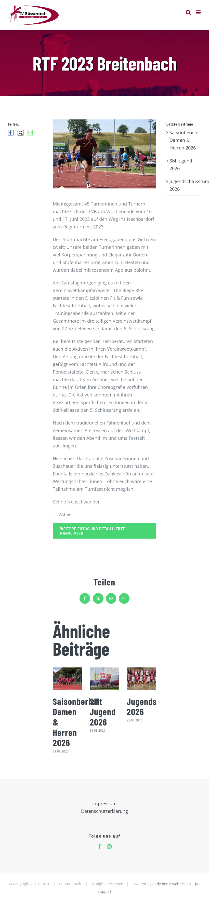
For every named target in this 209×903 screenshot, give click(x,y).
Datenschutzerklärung (104, 811)
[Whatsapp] (30, 132)
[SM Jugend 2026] (104, 678)
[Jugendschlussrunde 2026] (141, 678)
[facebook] (99, 846)
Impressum (104, 803)
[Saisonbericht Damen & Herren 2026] (67, 678)
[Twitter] (20, 132)
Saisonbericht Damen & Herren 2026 (184, 140)
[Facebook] (11, 132)
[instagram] (109, 846)
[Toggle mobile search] (188, 12)
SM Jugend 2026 (103, 711)
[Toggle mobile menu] (198, 12)
